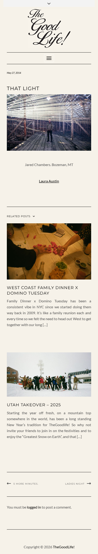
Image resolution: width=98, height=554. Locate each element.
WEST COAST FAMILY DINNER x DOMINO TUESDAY (42, 290)
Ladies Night (75, 483)
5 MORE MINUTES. (25, 483)
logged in (34, 507)
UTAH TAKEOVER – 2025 (34, 404)
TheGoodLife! (64, 547)
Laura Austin (49, 181)
